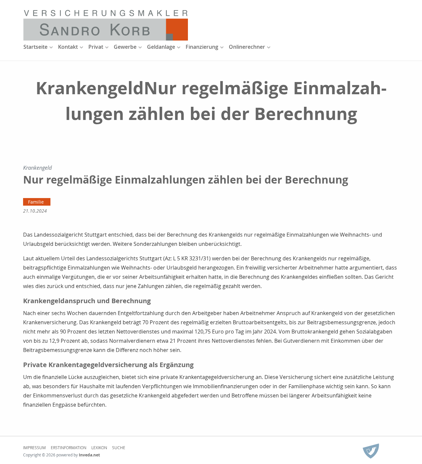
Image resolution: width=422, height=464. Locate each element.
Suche (118, 447)
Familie (36, 202)
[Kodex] (371, 451)
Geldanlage (161, 46)
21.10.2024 (35, 211)
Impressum (34, 447)
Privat (95, 46)
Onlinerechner (247, 46)
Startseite (35, 46)
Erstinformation (68, 447)
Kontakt (68, 46)
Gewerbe (125, 46)
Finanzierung (202, 46)
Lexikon (99, 447)
